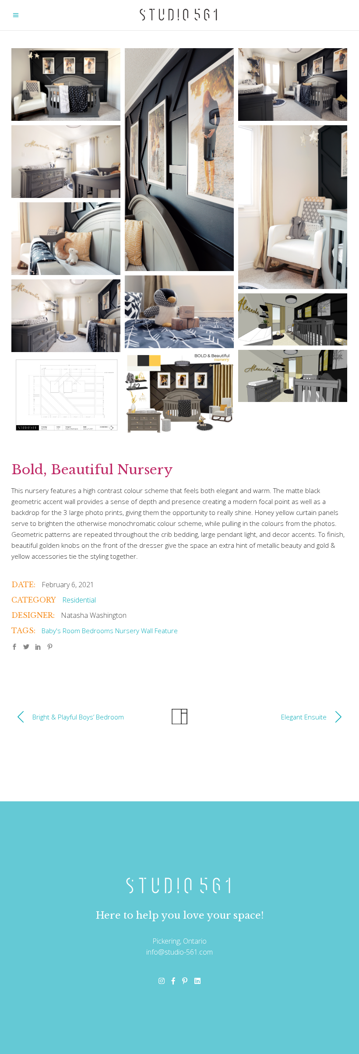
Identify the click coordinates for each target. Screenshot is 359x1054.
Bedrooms (97, 630)
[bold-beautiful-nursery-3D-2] (292, 319)
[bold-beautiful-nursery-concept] (179, 393)
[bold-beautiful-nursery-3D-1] (292, 376)
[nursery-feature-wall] (65, 395)
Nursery (127, 630)
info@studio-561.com (179, 952)
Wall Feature (159, 630)
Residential (79, 600)
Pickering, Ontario (179, 941)
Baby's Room (61, 630)
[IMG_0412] (179, 311)
